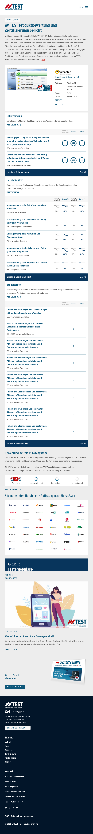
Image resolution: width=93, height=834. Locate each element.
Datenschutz (16, 816)
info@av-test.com (18, 792)
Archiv (57, 104)
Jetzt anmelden (14, 686)
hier (43, 60)
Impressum (29, 816)
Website (58, 100)
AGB (7, 816)
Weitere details (12, 490)
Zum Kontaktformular (16, 728)
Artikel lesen (11, 649)
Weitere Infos (13, 125)
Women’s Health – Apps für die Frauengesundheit (29, 636)
